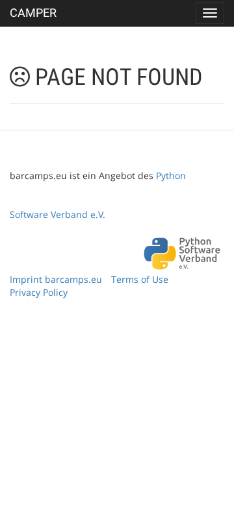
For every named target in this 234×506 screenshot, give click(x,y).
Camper (33, 12)
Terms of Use (139, 279)
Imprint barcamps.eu (56, 279)
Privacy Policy (39, 292)
